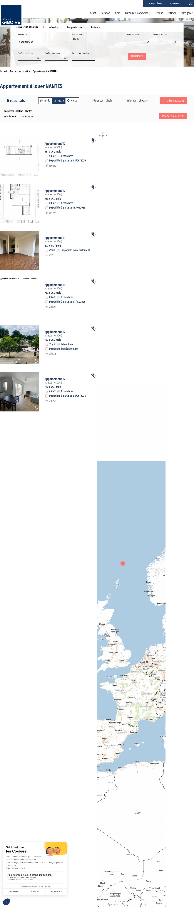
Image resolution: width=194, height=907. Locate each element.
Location (105, 13)
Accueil (4, 71)
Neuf (117, 13)
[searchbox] (74, 42)
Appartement (40, 71)
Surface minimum (25, 53)
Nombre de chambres (81, 53)
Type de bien (25, 38)
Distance (95, 27)
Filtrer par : (98, 100)
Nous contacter (176, 3)
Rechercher (137, 56)
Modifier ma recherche (173, 116)
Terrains (158, 13)
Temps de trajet (75, 27)
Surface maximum (52, 53)
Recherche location (20, 71)
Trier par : (132, 100)
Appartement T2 (55, 143)
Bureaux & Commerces (137, 13)
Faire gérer (186, 13)
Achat (93, 13)
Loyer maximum (160, 35)
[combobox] (43, 42)
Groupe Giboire (155, 3)
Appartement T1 (55, 237)
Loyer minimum (132, 35)
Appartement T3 (55, 285)
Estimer (172, 13)
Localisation (53, 27)
